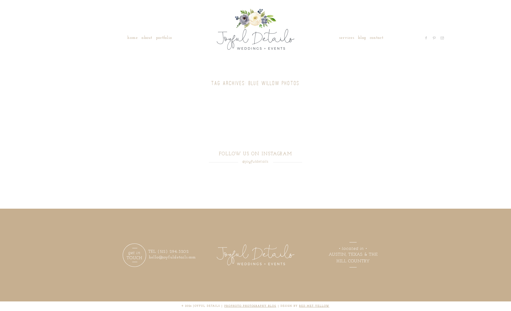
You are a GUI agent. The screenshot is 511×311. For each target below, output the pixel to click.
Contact (376, 38)
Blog (362, 38)
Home (132, 38)
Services (346, 38)
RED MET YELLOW (314, 306)
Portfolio (164, 38)
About (147, 38)
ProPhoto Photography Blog (250, 306)
